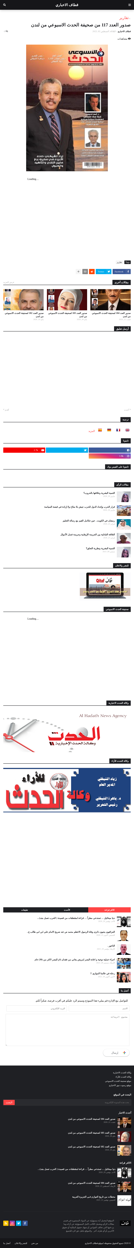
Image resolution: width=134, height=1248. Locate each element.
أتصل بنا (6, 1243)
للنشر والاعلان (21, 1243)
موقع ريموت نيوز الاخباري (120, 1085)
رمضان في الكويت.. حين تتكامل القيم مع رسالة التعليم (89, 520)
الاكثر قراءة (110, 910)
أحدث (126, 410)
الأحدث (67, 910)
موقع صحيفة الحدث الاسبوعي (118, 1081)
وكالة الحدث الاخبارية (122, 1072)
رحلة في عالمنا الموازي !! (102, 973)
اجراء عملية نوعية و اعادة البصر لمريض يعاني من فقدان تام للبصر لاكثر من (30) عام (75, 959)
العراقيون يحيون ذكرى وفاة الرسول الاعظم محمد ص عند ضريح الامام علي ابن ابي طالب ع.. (71, 932)
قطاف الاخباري (67, 5)
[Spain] (99, 431)
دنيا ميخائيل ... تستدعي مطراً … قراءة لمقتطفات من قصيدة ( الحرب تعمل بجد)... (76, 918)
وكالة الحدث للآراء (123, 1077)
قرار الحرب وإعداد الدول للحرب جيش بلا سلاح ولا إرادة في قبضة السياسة (79, 507)
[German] (108, 431)
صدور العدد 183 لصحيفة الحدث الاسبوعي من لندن (67, 315)
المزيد (91, 431)
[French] (117, 431)
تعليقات (24, 910)
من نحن (34, 1243)
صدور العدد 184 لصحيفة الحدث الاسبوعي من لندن (111, 315)
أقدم (7, 410)
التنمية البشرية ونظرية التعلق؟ (100, 548)
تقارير (124, 18)
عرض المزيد (8, 282)
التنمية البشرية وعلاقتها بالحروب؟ (99, 493)
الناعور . (111, 946)
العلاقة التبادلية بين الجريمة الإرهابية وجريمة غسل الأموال (87, 534)
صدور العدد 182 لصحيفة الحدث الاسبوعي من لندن (24, 315)
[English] (126, 431)
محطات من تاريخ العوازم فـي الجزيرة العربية (93, 1197)
